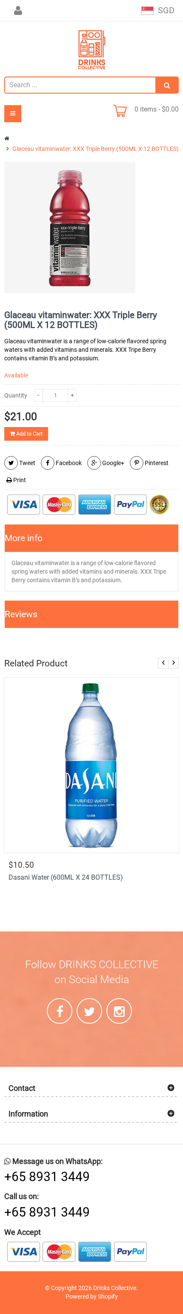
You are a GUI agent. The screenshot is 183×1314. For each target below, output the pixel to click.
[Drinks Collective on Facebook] (59, 1011)
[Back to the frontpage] (7, 139)
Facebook (68, 463)
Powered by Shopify (92, 1296)
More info (24, 538)
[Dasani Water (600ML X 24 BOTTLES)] (91, 765)
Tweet (26, 463)
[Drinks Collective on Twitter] (89, 1011)
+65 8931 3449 (47, 1176)
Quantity (15, 395)
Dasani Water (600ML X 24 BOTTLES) (66, 877)
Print (19, 480)
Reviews (21, 614)
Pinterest (156, 463)
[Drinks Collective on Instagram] (119, 1011)
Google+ (112, 463)
